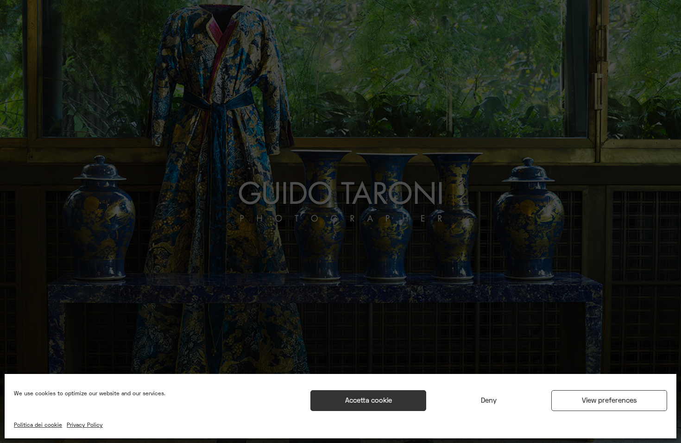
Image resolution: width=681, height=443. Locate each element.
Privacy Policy (85, 425)
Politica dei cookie (38, 425)
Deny (489, 401)
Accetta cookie (368, 401)
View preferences (609, 401)
